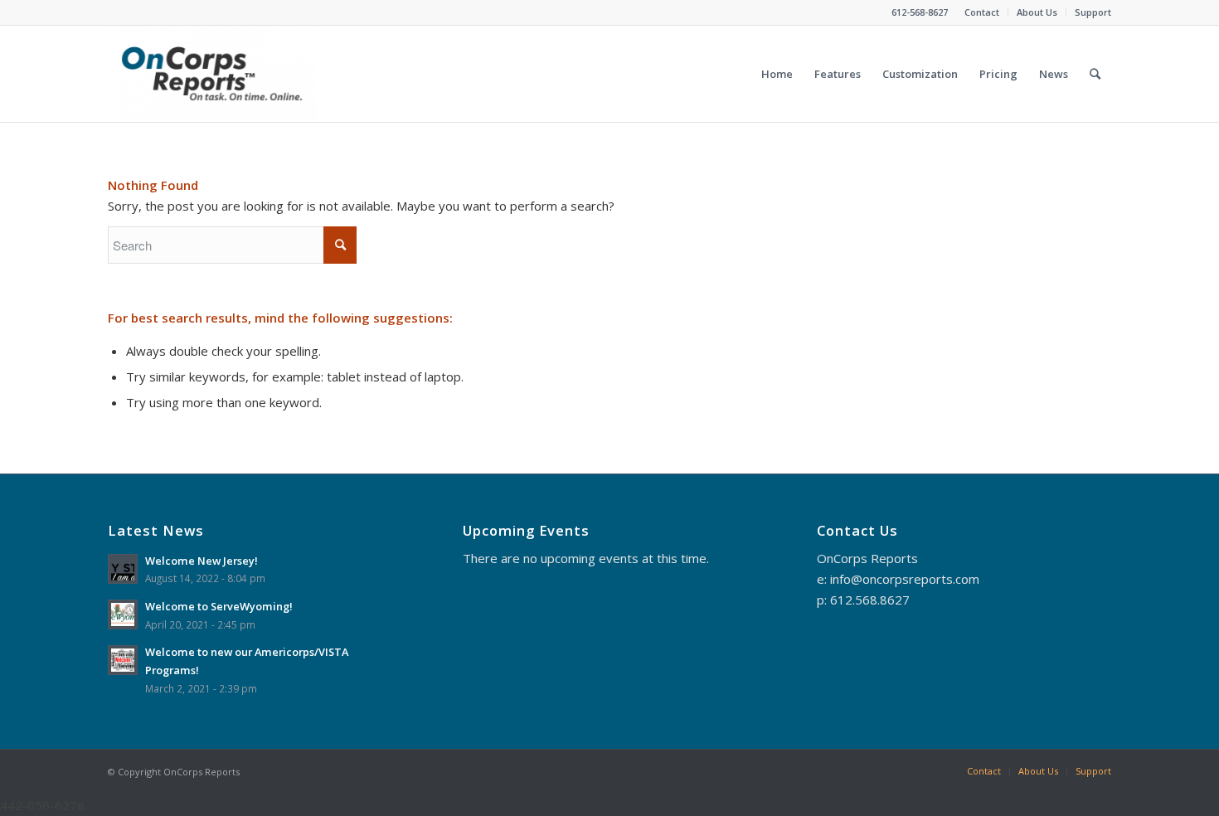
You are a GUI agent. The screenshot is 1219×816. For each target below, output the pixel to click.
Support (1093, 12)
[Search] (1095, 74)
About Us (1037, 12)
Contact (981, 12)
